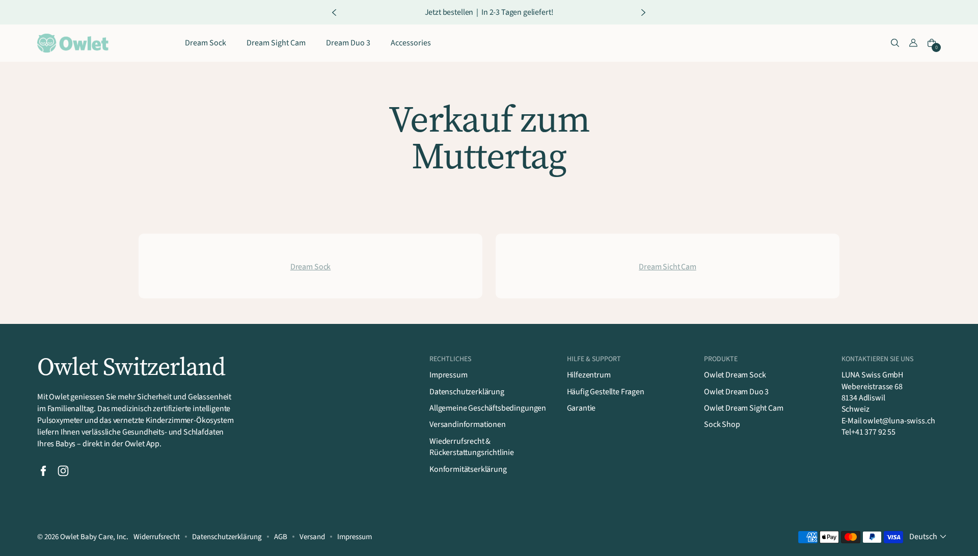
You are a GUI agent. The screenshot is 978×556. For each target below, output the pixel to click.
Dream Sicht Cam (667, 266)
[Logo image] (72, 43)
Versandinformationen (467, 424)
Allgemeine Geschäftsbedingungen (487, 408)
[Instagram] (63, 471)
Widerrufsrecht (156, 537)
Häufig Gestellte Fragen (605, 391)
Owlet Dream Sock (735, 375)
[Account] (913, 43)
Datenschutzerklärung (466, 391)
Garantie (581, 408)
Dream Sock (310, 266)
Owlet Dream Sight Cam (743, 408)
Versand (312, 537)
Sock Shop (722, 424)
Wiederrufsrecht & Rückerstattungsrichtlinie (471, 447)
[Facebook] (43, 471)
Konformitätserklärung (468, 469)
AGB (280, 537)
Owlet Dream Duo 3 (736, 391)
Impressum (448, 375)
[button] (895, 43)
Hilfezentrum (589, 375)
